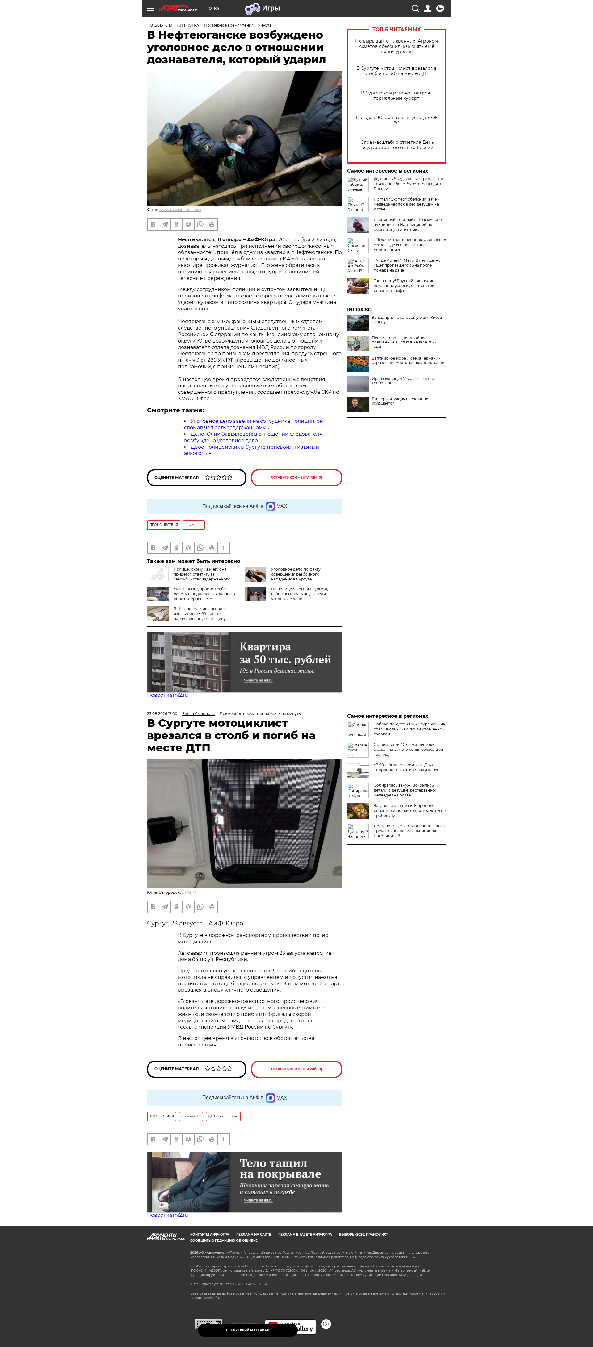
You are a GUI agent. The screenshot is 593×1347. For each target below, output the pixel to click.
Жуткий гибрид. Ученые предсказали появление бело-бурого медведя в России (410, 184)
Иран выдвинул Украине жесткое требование (404, 380)
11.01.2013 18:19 (159, 25)
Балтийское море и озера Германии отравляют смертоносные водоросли (408, 360)
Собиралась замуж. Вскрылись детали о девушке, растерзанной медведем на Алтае (405, 790)
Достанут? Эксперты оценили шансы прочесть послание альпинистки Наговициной (409, 831)
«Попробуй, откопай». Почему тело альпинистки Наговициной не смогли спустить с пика (408, 224)
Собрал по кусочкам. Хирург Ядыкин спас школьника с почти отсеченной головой (409, 729)
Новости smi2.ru (167, 695)
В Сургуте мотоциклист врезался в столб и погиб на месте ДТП (396, 71)
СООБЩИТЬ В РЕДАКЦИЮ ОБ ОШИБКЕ (224, 1241)
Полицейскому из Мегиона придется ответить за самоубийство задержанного (202, 574)
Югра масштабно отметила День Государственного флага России (397, 145)
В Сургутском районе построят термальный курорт (396, 95)
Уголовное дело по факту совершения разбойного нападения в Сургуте (296, 574)
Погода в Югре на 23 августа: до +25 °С (397, 120)
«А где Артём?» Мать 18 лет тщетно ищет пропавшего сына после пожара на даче (407, 265)
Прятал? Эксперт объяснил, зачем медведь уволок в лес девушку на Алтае (406, 204)
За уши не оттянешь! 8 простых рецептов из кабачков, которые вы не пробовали (410, 810)
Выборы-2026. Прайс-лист (363, 1235)
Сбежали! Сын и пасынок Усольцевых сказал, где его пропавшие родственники (410, 245)
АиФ (191, 892)
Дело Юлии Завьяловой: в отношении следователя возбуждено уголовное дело (253, 437)
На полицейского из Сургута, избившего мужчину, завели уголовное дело (299, 594)
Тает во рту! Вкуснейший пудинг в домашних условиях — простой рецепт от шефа (406, 285)
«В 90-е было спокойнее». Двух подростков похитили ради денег (406, 767)
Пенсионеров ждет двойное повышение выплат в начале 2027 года (404, 342)
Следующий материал (247, 1330)
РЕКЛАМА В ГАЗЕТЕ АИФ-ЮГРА (305, 1235)
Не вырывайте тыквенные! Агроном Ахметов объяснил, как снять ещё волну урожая (396, 46)
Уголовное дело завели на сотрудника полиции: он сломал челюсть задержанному (253, 424)
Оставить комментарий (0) (296, 478)
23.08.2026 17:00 (162, 713)
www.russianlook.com (180, 209)
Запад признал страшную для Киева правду (407, 319)
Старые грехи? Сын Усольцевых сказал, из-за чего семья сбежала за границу (408, 749)
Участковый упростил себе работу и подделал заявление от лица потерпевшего (205, 594)
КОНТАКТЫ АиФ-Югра (209, 1235)
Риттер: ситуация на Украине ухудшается (400, 401)
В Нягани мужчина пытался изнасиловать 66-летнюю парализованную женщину (200, 613)
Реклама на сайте (253, 1235)
